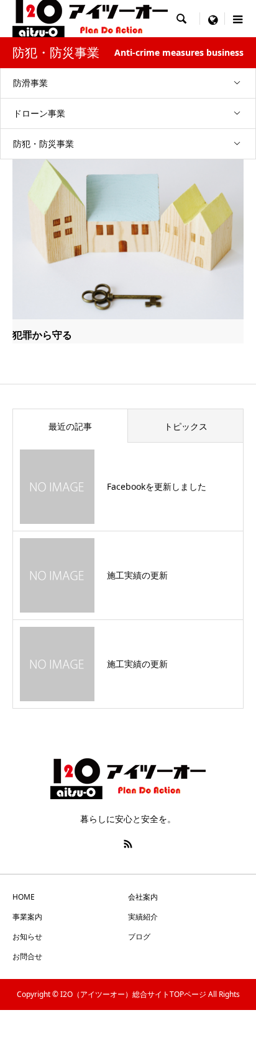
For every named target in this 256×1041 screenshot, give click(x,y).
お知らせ (27, 936)
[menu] (212, 18)
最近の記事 (70, 426)
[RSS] (128, 843)
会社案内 (143, 897)
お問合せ (27, 956)
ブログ (139, 936)
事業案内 (27, 916)
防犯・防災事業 (43, 143)
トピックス (186, 426)
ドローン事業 (39, 113)
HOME (23, 897)
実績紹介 (143, 916)
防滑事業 (30, 83)
